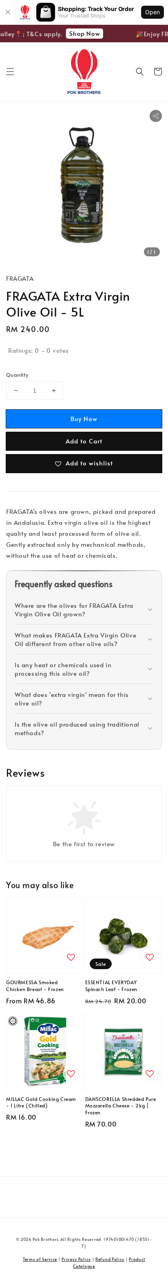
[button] (10, 72)
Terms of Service (40, 1259)
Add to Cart (84, 441)
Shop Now (82, 33)
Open (152, 12)
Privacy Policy (76, 1259)
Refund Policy (109, 1259)
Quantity (17, 374)
